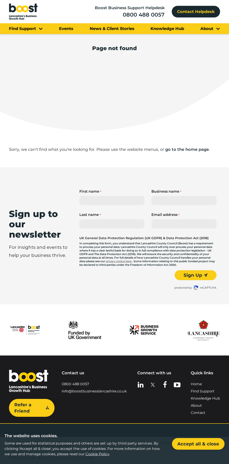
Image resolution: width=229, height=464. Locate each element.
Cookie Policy (97, 454)
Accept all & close (198, 444)
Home (196, 384)
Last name (90, 215)
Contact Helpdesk (196, 11)
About (196, 405)
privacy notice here (119, 261)
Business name (166, 191)
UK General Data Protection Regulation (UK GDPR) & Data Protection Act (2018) (144, 238)
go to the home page (187, 149)
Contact (198, 413)
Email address (165, 215)
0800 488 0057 (144, 14)
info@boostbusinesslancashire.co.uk (94, 391)
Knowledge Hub (205, 398)
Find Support (202, 391)
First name (90, 191)
